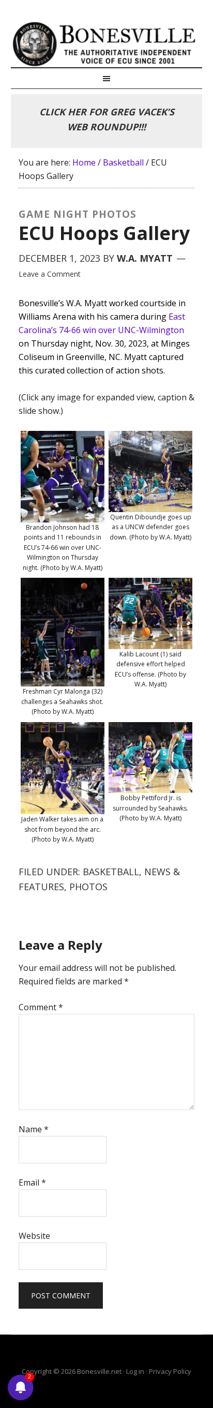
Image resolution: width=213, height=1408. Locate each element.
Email (32, 1182)
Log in (135, 1371)
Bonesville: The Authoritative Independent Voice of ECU (107, 44)
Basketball (111, 871)
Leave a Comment (50, 274)
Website (34, 1235)
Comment (41, 1007)
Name (34, 1129)
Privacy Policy (170, 1371)
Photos (88, 886)
